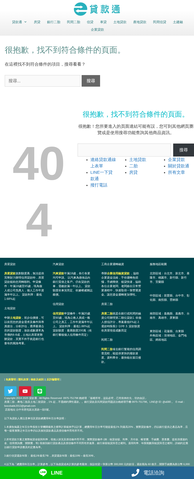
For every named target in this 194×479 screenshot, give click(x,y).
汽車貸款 (58, 273)
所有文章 (176, 172)
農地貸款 (139, 22)
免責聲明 (11, 379)
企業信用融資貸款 (118, 273)
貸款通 (17, 22)
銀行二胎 (53, 22)
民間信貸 (159, 22)
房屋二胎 (107, 313)
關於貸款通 (178, 166)
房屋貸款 (10, 273)
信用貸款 (58, 313)
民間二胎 (73, 22)
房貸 (37, 22)
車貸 (103, 22)
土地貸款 (120, 22)
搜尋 (183, 150)
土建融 (178, 22)
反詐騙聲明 (53, 379)
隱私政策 (23, 379)
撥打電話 (98, 185)
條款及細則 (37, 379)
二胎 (133, 166)
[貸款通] (97, 9)
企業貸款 (97, 29)
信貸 (90, 22)
